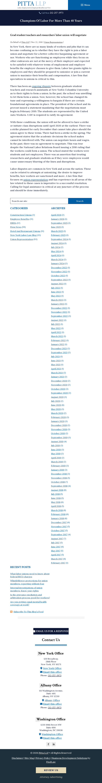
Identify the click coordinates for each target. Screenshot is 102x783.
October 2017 (58, 530)
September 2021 (59, 352)
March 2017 (57, 558)
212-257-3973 (56, 13)
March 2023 (57, 300)
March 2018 (57, 510)
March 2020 (57, 413)
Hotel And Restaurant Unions (25, 231)
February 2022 (58, 340)
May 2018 (55, 502)
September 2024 (59, 239)
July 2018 (55, 494)
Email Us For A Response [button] (52, 631)
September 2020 (59, 393)
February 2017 (58, 562)
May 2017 (55, 550)
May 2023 (56, 295)
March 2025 (57, 231)
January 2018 (57, 518)
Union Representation (53, 42)
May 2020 (56, 409)
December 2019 (59, 425)
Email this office (52, 671)
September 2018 (59, 486)
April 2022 (56, 332)
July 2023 (55, 287)
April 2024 (56, 255)
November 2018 (59, 478)
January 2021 (57, 376)
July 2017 (55, 542)
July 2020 (55, 401)
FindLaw (51, 762)
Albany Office (52, 700)
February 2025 (58, 235)
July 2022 (55, 324)
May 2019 (56, 453)
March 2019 (57, 461)
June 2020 (56, 405)
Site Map (29, 758)
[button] (85, 5)
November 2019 (59, 429)
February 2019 (58, 465)
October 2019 (58, 433)
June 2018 (56, 498)
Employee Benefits (19, 219)
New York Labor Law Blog (23, 235)
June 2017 (56, 546)
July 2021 (55, 356)
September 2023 (59, 279)
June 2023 (56, 291)
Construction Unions (21, 215)
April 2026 (56, 215)
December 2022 (59, 308)
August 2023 (57, 283)
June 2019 (56, 449)
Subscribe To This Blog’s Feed (28, 611)
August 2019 (57, 441)
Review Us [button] (51, 770)
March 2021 (57, 372)
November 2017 (59, 526)
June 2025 (56, 227)
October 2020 (58, 389)
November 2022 (59, 312)
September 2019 (59, 437)
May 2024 (56, 251)
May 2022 (56, 328)
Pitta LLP (26, 42)
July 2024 (55, 247)
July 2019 (55, 445)
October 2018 (58, 482)
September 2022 (59, 316)
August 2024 (57, 243)
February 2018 (58, 514)
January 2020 (57, 421)
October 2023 (58, 275)
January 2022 (57, 344)
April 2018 (56, 506)
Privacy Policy (43, 758)
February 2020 (58, 417)
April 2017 (56, 554)
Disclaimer (17, 758)
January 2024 (57, 263)
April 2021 (56, 368)
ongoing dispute (41, 86)
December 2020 (59, 380)
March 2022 (57, 336)
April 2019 (56, 457)
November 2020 (59, 384)
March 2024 (57, 259)
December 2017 (59, 522)
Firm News (15, 227)
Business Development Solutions (69, 758)
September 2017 (59, 534)
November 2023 (59, 271)
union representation (35, 179)
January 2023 (57, 304)
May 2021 (55, 364)
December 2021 (59, 348)
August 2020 (57, 397)
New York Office (52, 668)
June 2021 (56, 360)
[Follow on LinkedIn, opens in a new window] (54, 744)
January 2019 (57, 469)
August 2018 (57, 490)
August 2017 (57, 538)
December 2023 (59, 267)
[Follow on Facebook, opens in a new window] (48, 744)
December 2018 (59, 473)
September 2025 (59, 223)
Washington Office (52, 734)
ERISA (13, 223)
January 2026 (57, 219)
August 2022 (57, 320)
